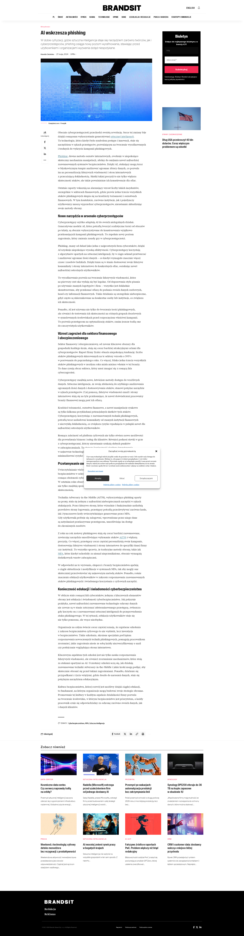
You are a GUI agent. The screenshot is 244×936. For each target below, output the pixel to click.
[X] (197, 927)
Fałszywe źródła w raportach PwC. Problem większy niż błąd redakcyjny (141, 848)
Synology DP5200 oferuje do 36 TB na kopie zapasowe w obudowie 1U (184, 788)
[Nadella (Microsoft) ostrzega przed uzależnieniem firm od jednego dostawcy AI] (101, 764)
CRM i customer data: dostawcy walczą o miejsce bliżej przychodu (184, 848)
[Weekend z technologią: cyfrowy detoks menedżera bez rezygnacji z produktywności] (59, 824)
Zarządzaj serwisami (95, 471)
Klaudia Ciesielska (47, 54)
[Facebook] (194, 927)
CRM (169, 839)
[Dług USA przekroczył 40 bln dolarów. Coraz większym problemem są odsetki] (181, 118)
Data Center (47, 779)
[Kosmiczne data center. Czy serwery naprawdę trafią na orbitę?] (59, 764)
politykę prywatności (177, 79)
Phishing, (63, 156)
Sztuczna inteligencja (97, 723)
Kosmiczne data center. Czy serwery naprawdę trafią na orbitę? (56, 788)
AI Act (128, 839)
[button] (156, 451)
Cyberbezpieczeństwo (76, 723)
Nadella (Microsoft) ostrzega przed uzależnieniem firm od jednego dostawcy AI (98, 788)
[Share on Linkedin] (45, 154)
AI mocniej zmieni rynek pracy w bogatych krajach (99, 846)
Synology (172, 779)
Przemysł (130, 779)
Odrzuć (122, 478)
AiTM (122, 537)
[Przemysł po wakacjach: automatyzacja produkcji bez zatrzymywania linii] (143, 764)
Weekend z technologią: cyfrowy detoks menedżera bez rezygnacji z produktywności (58, 848)
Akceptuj (98, 478)
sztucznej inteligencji (122, 136)
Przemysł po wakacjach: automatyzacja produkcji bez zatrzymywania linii (138, 788)
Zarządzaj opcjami (146, 478)
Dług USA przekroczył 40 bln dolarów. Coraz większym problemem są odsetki (177, 143)
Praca (44, 839)
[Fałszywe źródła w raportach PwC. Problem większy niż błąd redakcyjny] (143, 824)
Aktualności (45, 27)
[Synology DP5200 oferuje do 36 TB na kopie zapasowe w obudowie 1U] (185, 764)
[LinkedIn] (200, 927)
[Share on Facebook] (45, 142)
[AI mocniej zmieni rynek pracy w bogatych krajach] (101, 824)
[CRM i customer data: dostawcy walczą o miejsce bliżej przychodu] (185, 824)
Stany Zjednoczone (172, 134)
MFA (60, 553)
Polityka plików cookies (112, 485)
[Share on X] (45, 148)
